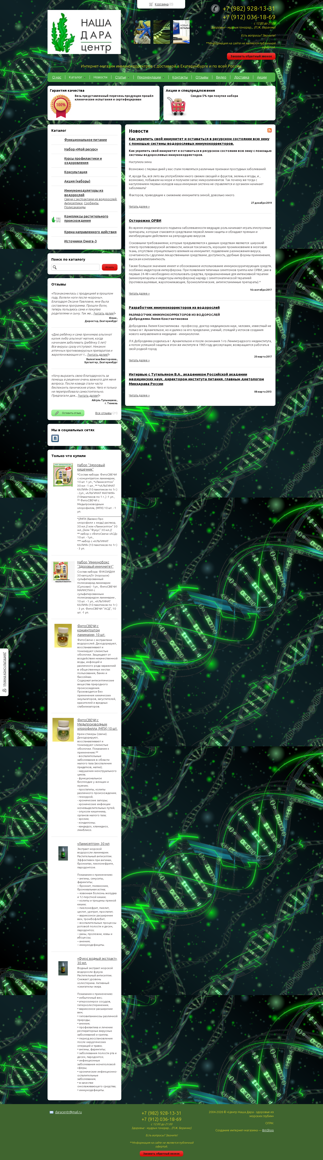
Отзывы (202, 77)
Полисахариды (75, 207)
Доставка (241, 77)
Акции (262, 77)
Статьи (120, 77)
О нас (56, 77)
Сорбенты (91, 203)
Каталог (75, 77)
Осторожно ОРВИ (145, 220)
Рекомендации (149, 77)
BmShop (268, 1130)
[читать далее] (103, 313)
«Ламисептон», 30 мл (93, 844)
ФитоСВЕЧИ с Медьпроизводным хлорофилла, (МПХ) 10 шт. (97, 724)
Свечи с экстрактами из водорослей (90, 199)
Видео (221, 77)
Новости (100, 77)
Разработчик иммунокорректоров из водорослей (174, 307)
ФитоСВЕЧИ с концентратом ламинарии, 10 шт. (91, 630)
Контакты (180, 77)
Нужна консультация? (4, 669)
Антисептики (73, 203)
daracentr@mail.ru (68, 1112)
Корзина (162, 4)
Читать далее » (139, 206)
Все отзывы (103, 413)
